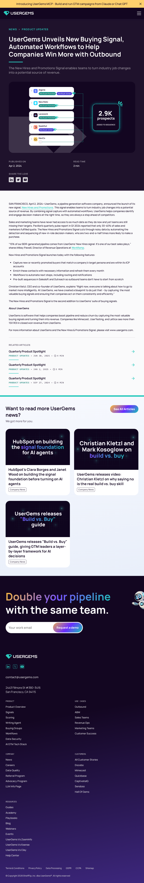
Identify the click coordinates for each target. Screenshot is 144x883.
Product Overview (16, 706)
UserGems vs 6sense (18, 844)
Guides (9, 807)
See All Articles (124, 409)
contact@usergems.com (22, 677)
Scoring (10, 717)
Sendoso (80, 786)
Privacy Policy (35, 868)
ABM (77, 712)
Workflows (11, 733)
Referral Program (15, 775)
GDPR (68, 868)
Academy (11, 812)
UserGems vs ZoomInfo (19, 839)
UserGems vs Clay (16, 850)
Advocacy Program (16, 781)
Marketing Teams (84, 728)
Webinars (11, 828)
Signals (10, 712)
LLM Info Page (13, 786)
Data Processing (54, 868)
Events (9, 834)
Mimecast (80, 770)
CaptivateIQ (81, 781)
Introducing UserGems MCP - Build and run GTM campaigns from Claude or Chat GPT (72, 4)
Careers (10, 765)
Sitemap (90, 868)
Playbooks (11, 818)
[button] (139, 13)
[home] (19, 13)
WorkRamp (78, 247)
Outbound (80, 706)
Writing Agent (13, 722)
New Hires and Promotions (37, 207)
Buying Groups (14, 728)
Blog (8, 823)
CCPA (78, 868)
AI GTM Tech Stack (16, 744)
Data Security (13, 739)
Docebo (79, 765)
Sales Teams (82, 717)
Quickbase (81, 775)
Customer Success (85, 733)
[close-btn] (140, 4)
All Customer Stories (86, 759)
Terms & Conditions (15, 868)
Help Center (12, 855)
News (13, 29)
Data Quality (13, 770)
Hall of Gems (82, 791)
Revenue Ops (82, 722)
